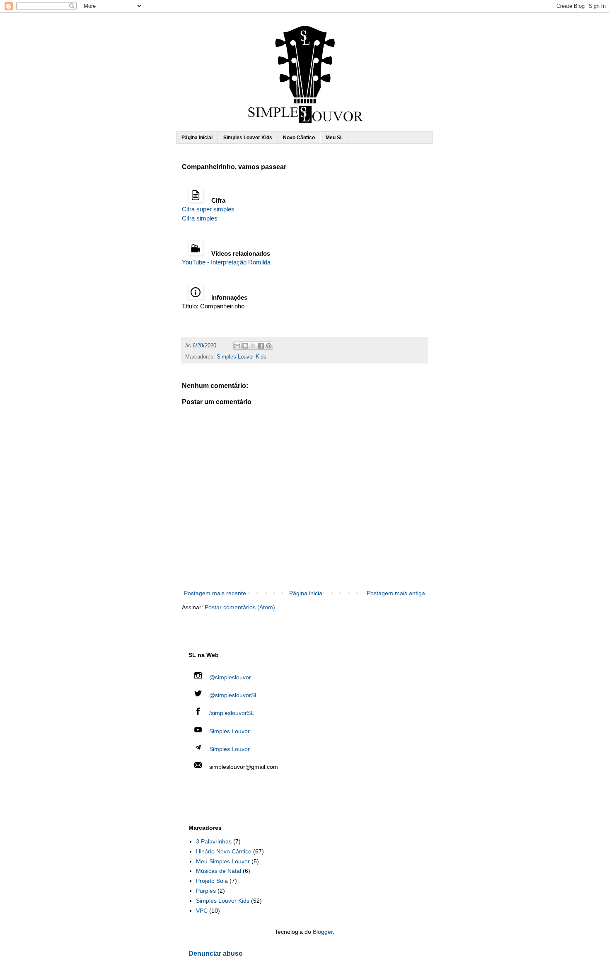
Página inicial (197, 138)
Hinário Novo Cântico (223, 851)
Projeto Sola (212, 880)
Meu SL (334, 138)
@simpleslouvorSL (233, 695)
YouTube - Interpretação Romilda (226, 262)
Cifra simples (200, 218)
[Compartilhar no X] (253, 346)
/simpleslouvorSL (231, 713)
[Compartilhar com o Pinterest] (269, 346)
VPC (202, 910)
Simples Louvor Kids (247, 138)
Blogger (323, 931)
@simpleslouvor (229, 677)
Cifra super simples (208, 209)
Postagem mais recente (215, 593)
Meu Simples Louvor (223, 861)
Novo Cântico (299, 138)
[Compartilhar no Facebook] (261, 346)
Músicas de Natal (218, 870)
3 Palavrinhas (214, 841)
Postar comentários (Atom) (240, 607)
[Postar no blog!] (245, 346)
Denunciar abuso (215, 953)
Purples (206, 890)
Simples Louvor (229, 731)
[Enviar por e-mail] (237, 346)
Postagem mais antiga (396, 593)
